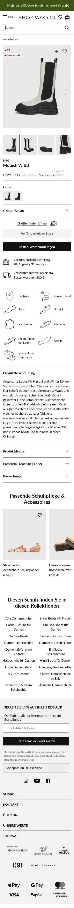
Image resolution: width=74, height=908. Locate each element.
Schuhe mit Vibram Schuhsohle (18, 687)
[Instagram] (26, 781)
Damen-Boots (19, 636)
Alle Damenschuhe (18, 618)
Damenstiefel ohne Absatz (18, 651)
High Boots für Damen (55, 660)
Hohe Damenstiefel (18, 667)
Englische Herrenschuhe (55, 651)
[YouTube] (37, 781)
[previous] (9, 91)
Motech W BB (10, 39)
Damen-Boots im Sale (55, 636)
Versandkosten (47, 175)
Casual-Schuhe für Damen (18, 627)
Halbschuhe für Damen (18, 660)
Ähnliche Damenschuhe (55, 685)
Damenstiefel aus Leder (55, 642)
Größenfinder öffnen (32, 223)
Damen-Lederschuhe (18, 642)
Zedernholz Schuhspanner (21, 570)
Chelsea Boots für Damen (55, 627)
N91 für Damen (18, 674)
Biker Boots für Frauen (55, 618)
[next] (65, 91)
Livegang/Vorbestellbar (55, 667)
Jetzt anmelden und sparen (36, 741)
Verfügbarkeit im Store (37, 233)
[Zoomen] (56, 51)
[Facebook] (48, 781)
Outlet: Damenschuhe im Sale (55, 676)
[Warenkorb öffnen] (67, 17)
